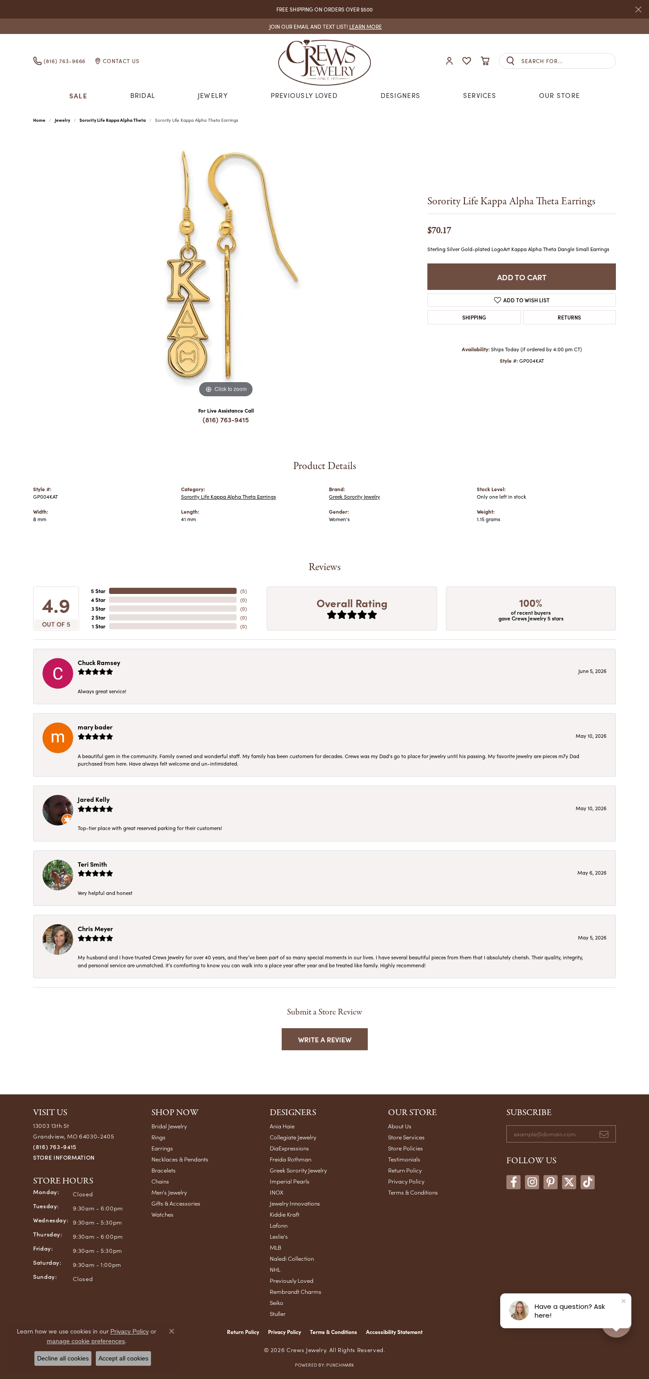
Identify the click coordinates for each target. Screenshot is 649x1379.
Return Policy (405, 1170)
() (243, 590)
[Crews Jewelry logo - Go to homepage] (324, 61)
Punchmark (340, 1365)
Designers (401, 95)
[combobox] (568, 61)
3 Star (98, 608)
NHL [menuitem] (275, 1269)
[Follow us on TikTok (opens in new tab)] (588, 1182)
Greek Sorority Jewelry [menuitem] (298, 1170)
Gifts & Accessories (175, 1203)
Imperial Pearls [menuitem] (289, 1181)
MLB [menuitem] (275, 1247)
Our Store (559, 95)
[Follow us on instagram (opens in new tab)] (532, 1182)
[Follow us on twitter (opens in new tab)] (569, 1182)
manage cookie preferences (86, 1341)
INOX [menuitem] (276, 1192)
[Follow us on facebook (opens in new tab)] (513, 1182)
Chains (160, 1181)
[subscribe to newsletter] (603, 1134)
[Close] (638, 9)
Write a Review (324, 1039)
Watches (162, 1214)
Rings (158, 1137)
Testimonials (404, 1159)
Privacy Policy (406, 1181)
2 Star (98, 617)
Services (479, 95)
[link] (325, 26)
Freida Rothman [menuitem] (290, 1159)
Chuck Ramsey (99, 662)
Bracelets (163, 1170)
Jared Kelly (93, 799)
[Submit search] (510, 61)
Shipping (474, 317)
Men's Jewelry (169, 1192)
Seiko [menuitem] (276, 1302)
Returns (569, 317)
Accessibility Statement (394, 1331)
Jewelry (213, 95)
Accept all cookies (123, 1358)
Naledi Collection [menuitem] (292, 1258)
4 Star (98, 599)
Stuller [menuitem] (278, 1313)
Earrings (162, 1148)
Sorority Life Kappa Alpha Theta (112, 120)
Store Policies (405, 1148)
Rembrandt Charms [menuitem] (295, 1291)
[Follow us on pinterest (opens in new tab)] (550, 1182)
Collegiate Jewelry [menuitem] (293, 1137)
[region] (226, 267)
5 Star (98, 590)
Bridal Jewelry (169, 1126)
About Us (399, 1126)
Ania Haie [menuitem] (282, 1126)
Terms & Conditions (413, 1192)
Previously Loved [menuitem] (291, 1280)
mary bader (95, 726)
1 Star (99, 626)
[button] (449, 61)
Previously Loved (304, 95)
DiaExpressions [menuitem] (289, 1148)
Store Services (406, 1137)
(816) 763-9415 (226, 419)
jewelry (62, 120)
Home (39, 120)
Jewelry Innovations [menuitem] (295, 1203)
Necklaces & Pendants (179, 1159)
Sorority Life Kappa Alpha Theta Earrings (228, 496)
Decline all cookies (63, 1358)
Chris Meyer (95, 928)
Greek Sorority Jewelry (354, 496)
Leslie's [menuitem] (279, 1236)
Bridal (142, 95)
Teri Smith (92, 864)
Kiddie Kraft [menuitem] (284, 1214)
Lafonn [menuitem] (278, 1225)
